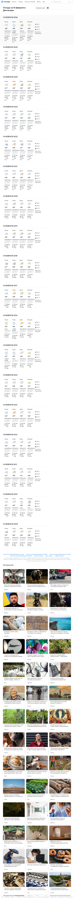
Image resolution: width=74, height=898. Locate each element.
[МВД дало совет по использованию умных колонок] (60, 836)
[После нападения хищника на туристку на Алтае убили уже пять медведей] (37, 580)
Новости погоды (38, 556)
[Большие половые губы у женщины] (14, 627)
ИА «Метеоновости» (68, 897)
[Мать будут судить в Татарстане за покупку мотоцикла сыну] (60, 580)
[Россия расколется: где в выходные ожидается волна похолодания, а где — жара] (37, 603)
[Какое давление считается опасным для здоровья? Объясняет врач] (37, 673)
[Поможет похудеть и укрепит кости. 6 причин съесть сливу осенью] (37, 650)
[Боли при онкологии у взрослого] (37, 860)
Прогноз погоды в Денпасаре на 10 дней (21, 556)
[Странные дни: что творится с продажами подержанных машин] (37, 883)
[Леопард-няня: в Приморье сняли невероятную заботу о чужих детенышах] (14, 720)
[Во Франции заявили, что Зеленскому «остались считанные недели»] (14, 603)
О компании (6, 897)
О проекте (19, 897)
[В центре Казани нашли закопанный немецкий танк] (60, 673)
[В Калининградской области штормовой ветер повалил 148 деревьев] (60, 883)
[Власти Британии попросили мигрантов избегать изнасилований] (60, 697)
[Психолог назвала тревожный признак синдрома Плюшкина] (14, 883)
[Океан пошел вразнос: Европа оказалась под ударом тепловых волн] (60, 627)
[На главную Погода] (6, 1)
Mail (2, 897)
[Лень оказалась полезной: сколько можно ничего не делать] (37, 767)
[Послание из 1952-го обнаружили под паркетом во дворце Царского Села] (37, 627)
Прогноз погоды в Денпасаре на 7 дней (60, 554)
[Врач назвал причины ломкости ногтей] (37, 836)
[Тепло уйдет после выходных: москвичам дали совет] (14, 860)
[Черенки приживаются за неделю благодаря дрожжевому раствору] (37, 720)
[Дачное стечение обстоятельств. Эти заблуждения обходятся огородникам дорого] (60, 767)
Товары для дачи (59, 556)
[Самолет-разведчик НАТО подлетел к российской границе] (14, 650)
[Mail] (2, 1)
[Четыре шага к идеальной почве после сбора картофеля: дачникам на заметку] (60, 743)
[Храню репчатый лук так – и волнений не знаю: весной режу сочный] (14, 836)
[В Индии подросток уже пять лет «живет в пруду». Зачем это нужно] (14, 673)
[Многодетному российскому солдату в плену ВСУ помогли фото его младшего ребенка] (14, 580)
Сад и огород (48, 556)
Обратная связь (53, 897)
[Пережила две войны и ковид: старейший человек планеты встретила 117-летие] (14, 697)
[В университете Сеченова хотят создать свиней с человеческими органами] (60, 790)
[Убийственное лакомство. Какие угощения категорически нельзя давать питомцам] (14, 743)
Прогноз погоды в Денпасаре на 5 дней (36, 554)
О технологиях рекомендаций (43, 897)
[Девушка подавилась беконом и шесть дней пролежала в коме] (37, 813)
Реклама (12, 897)
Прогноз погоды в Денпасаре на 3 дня (14, 554)
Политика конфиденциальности (29, 897)
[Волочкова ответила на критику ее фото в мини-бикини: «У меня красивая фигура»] (37, 743)
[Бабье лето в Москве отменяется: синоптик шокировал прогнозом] (37, 697)
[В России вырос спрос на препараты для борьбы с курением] (60, 813)
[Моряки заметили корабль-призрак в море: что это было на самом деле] (14, 790)
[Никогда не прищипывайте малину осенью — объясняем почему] (60, 650)
